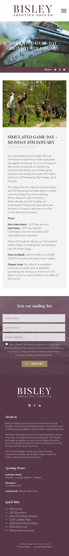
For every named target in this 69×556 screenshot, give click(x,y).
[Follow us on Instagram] (29, 405)
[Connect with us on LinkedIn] (40, 405)
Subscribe (36, 364)
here (28, 248)
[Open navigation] (63, 10)
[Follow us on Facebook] (34, 405)
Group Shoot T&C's (43, 547)
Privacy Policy (23, 547)
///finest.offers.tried (28, 491)
